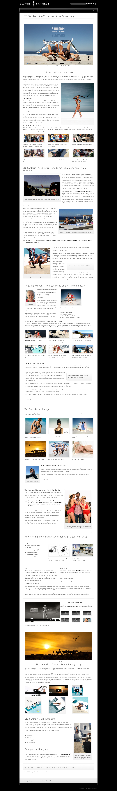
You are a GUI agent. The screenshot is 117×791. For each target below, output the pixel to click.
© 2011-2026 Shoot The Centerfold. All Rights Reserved (30, 787)
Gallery (47, 10)
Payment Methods (93, 787)
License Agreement (92, 788)
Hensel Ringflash (29, 340)
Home (24, 10)
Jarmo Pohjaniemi (76, 355)
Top (91, 532)
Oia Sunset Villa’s (82, 191)
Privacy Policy (64, 787)
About (40, 10)
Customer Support (72, 787)
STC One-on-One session (64, 754)
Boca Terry (50, 436)
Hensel (28, 733)
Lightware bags (30, 739)
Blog (69, 10)
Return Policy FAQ (83, 788)
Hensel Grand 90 (52, 357)
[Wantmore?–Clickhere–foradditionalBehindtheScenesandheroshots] (59, 767)
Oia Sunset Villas (31, 742)
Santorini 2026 (32, 10)
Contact (76, 10)
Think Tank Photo (31, 740)
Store (64, 10)
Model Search (56, 10)
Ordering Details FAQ (83, 787)
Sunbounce (29, 735)
